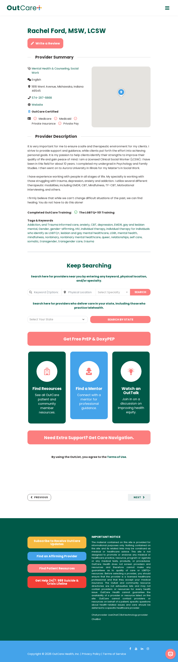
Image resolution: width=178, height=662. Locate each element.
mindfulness (35, 237)
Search (140, 292)
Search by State (120, 320)
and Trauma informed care (60, 225)
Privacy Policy (91, 654)
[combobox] (44, 292)
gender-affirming (62, 229)
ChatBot (96, 619)
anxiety (85, 225)
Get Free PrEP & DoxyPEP (89, 339)
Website (37, 105)
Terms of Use (116, 457)
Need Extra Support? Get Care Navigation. (89, 438)
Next (137, 497)
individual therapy (93, 229)
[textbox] (113, 292)
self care (136, 237)
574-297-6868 (42, 98)
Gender (44, 229)
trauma (89, 241)
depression (105, 225)
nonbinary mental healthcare (80, 237)
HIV (77, 229)
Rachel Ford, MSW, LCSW (66, 30)
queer (106, 237)
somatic (33, 241)
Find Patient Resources (57, 568)
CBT (93, 225)
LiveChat (113, 614)
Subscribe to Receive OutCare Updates (57, 542)
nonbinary (52, 237)
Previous (41, 497)
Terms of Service (114, 654)
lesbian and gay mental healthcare (85, 233)
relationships (120, 237)
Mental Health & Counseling (50, 69)
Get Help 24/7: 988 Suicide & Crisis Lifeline (57, 582)
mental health (127, 233)
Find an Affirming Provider (57, 556)
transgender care (70, 241)
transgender (48, 241)
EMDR (118, 225)
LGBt (113, 233)
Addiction (33, 225)
